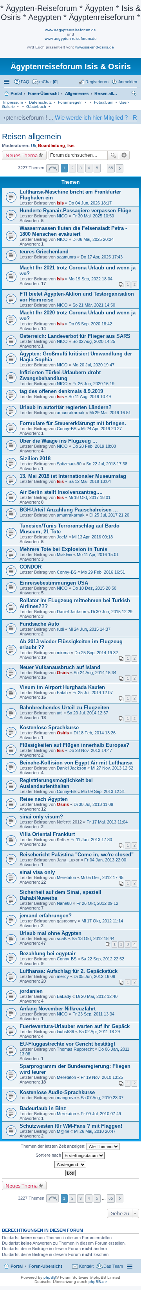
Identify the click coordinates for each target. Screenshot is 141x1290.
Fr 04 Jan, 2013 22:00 (105, 860)
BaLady (64, 996)
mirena (63, 652)
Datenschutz (40, 102)
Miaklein (64, 554)
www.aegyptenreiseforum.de (70, 30)
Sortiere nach (49, 1155)
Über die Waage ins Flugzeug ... (58, 441)
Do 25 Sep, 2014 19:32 (96, 652)
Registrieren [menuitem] (96, 81)
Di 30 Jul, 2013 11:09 (93, 804)
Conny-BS (66, 428)
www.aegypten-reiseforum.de (71, 38)
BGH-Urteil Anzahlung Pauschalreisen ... (69, 510)
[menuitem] (45, 81)
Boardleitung (51, 145)
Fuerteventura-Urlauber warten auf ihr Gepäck (75, 1026)
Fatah (62, 692)
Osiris (63, 672)
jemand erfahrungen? (46, 916)
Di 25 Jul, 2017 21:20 (109, 515)
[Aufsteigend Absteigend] (70, 1164)
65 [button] (110, 168)
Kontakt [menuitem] (86, 1266)
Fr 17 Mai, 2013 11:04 (107, 822)
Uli (33, 145)
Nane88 (64, 903)
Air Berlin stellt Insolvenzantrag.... (61, 492)
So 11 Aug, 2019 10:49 (90, 396)
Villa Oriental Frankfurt (47, 834)
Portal (16, 93)
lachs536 (65, 1031)
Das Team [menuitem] (113, 1266)
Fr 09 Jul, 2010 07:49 (101, 1113)
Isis (70, 145)
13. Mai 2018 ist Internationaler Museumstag (73, 476)
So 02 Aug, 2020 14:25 (93, 341)
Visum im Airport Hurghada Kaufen (62, 687)
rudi (60, 629)
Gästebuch (36, 106)
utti (59, 712)
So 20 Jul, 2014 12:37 (87, 712)
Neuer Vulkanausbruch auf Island (60, 667)
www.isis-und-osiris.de (94, 47)
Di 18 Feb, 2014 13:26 (95, 732)
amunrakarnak (71, 412)
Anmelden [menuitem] (127, 81)
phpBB (49, 1277)
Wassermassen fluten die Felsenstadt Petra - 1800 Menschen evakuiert (73, 231)
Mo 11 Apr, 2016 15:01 (98, 554)
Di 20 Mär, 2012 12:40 (97, 996)
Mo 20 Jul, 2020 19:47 (93, 364)
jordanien (31, 991)
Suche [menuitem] (134, 94)
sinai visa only (37, 872)
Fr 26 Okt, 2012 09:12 (97, 903)
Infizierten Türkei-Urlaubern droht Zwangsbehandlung (60, 375)
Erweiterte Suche (124, 155)
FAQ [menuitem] (25, 81)
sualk (62, 938)
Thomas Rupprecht (75, 1049)
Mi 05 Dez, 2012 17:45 (102, 877)
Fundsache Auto (39, 624)
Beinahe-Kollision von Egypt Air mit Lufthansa (76, 763)
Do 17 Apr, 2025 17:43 (102, 257)
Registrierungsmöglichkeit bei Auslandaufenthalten (56, 783)
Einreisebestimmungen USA (54, 583)
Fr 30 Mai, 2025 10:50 (93, 216)
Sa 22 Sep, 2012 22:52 (102, 958)
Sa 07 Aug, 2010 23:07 (102, 1097)
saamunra (66, 257)
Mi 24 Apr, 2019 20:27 (101, 428)
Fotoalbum (103, 102)
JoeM (62, 537)
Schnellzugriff (7, 81)
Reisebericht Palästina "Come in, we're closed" (77, 855)
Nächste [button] (119, 168)
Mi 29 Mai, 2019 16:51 (110, 412)
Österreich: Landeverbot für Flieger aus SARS (75, 336)
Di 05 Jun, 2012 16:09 (94, 976)
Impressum (13, 102)
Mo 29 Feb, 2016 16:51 (103, 572)
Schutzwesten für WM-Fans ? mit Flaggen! (71, 1126)
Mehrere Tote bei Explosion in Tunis (63, 549)
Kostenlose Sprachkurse (49, 727)
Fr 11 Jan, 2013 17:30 (91, 839)
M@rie (63, 1131)
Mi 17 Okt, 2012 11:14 (102, 921)
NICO (62, 216)
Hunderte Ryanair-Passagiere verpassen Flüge (75, 211)
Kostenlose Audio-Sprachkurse (57, 1092)
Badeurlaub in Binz (43, 1108)
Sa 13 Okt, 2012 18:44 (93, 938)
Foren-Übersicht (45, 1266)
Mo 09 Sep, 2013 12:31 (103, 791)
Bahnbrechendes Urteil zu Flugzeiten (64, 707)
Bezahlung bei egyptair (48, 953)
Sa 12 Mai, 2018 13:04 (90, 481)
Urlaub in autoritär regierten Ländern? (66, 407)
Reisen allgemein (31, 136)
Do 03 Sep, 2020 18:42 (90, 323)
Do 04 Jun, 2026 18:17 (90, 203)
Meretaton (66, 877)
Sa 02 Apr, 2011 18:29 (99, 1031)
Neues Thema (21, 155)
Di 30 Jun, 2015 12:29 (111, 611)
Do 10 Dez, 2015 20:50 (94, 588)
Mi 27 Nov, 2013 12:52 (112, 768)
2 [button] (72, 168)
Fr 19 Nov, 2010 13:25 (102, 1077)
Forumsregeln (70, 102)
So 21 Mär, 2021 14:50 (93, 305)
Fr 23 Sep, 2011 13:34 (93, 1014)
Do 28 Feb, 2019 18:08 (94, 446)
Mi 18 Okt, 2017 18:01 (89, 497)
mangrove (66, 1097)
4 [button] (89, 168)
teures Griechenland (44, 252)
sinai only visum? (41, 817)
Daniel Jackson (71, 611)
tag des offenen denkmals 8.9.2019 (61, 391)
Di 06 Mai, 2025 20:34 (93, 239)
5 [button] (97, 168)
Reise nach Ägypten (44, 799)
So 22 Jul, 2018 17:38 (106, 463)
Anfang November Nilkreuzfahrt (58, 1009)
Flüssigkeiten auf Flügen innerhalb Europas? (74, 745)
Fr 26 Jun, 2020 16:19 (93, 383)
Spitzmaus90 (69, 463)
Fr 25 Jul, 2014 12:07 (92, 692)
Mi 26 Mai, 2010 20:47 (95, 1131)
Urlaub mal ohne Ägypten (50, 933)
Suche (113, 155)
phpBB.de (98, 1281)
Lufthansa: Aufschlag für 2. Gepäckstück (69, 971)
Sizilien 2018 (35, 458)
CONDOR (31, 567)
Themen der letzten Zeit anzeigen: (54, 1146)
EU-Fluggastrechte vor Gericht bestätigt (67, 1044)
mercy (63, 976)
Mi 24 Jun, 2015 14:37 (89, 629)
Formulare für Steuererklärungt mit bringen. (73, 423)
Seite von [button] (52, 168)
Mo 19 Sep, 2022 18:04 (90, 278)
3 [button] (81, 168)
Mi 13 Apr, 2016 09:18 (92, 537)
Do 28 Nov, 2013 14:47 (90, 750)
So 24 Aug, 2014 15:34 (95, 672)
